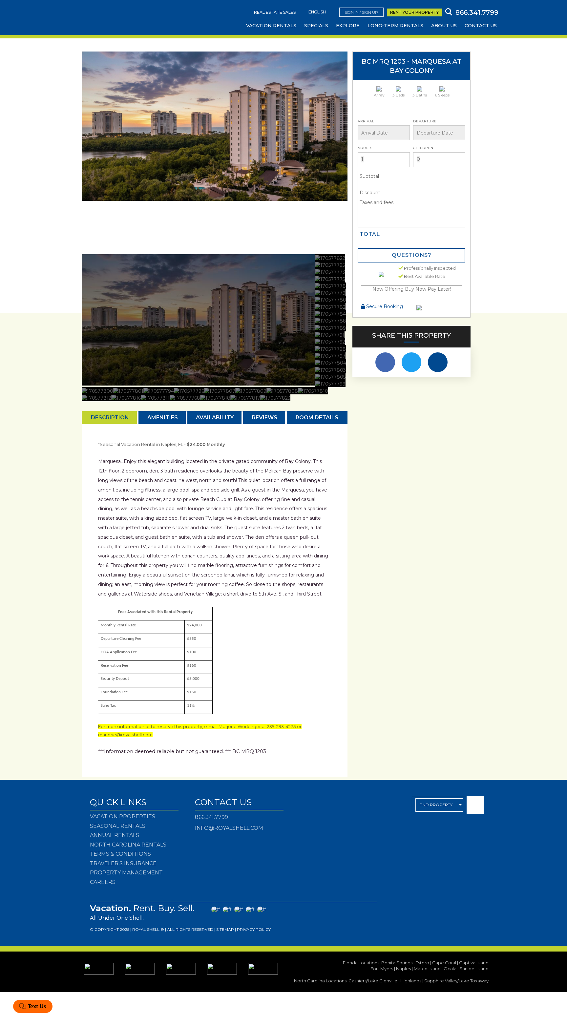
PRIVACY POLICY (254, 929)
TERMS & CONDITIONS (120, 854)
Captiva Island (474, 962)
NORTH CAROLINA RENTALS (128, 845)
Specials (316, 26)
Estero (422, 962)
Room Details (317, 417)
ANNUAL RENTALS (114, 835)
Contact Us (481, 26)
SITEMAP (225, 929)
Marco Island (427, 968)
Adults (365, 148)
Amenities (162, 417)
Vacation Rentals (271, 26)
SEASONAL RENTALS (117, 826)
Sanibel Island (474, 968)
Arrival (366, 121)
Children (423, 148)
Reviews (264, 417)
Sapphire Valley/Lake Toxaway (456, 980)
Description (110, 417)
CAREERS (103, 882)
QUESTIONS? (411, 255)
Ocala (450, 968)
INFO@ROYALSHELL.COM (229, 828)
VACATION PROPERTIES (122, 816)
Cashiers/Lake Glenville (372, 980)
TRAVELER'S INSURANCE (123, 863)
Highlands (410, 980)
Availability (215, 417)
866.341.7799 (211, 817)
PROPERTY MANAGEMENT (126, 872)
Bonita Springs (396, 962)
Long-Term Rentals (395, 26)
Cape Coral (444, 962)
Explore (348, 26)
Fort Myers (381, 968)
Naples (403, 968)
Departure (425, 121)
